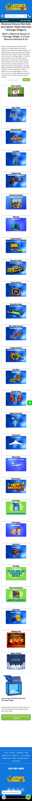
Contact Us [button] (15, 755)
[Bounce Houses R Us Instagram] (18, 790)
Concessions (16, 501)
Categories (19, 752)
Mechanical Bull (16, 130)
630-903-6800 (25, 20)
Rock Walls (16, 151)
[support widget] (28, 797)
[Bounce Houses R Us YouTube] (13, 790)
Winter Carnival (16, 653)
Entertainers (16, 522)
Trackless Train (16, 173)
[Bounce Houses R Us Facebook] (9, 790)
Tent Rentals (16, 435)
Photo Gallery (25, 755)
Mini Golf (16, 217)
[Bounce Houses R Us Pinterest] (22, 790)
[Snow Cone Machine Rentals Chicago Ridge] (13, 685)
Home (6, 752)
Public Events (7, 758)
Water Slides (16, 108)
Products (12, 752)
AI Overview (16, 761)
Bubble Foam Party (16, 413)
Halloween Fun (16, 631)
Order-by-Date (16, 86)
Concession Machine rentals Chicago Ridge (16, 717)
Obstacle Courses (16, 261)
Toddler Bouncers (16, 348)
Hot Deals (16, 566)
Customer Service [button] (23, 758)
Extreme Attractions (16, 195)
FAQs (26, 752)
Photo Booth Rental (16, 588)
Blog (14, 758)
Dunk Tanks (16, 610)
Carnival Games (16, 391)
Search (27, 79)
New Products (16, 479)
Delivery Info (6, 755)
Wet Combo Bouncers (16, 326)
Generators (16, 544)
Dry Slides (16, 370)
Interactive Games (16, 304)
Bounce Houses (16, 282)
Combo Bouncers (16, 239)
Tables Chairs (16, 457)
